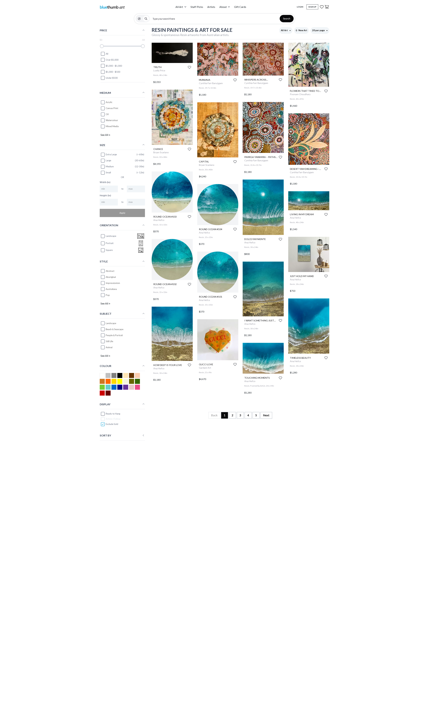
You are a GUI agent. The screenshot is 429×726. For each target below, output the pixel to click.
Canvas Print (112, 108)
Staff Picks (197, 6)
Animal (109, 347)
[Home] (112, 7)
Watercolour (112, 120)
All (107, 53)
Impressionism (113, 283)
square (109, 250)
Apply (122, 213)
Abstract (110, 270)
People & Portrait (114, 335)
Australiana (111, 289)
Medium (110, 166)
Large (108, 160)
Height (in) (105, 195)
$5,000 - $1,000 (114, 65)
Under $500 (112, 78)
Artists (211, 6)
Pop (108, 295)
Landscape (111, 323)
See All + (105, 134)
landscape (111, 236)
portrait (109, 243)
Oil (107, 114)
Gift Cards (240, 6)
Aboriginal (111, 276)
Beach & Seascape (114, 329)
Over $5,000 (112, 59)
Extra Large (111, 154)
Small (108, 172)
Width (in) (105, 182)
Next (266, 415)
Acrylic (109, 102)
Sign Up (312, 7)
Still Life (109, 341)
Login (300, 7)
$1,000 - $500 (113, 72)
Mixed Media (112, 126)
